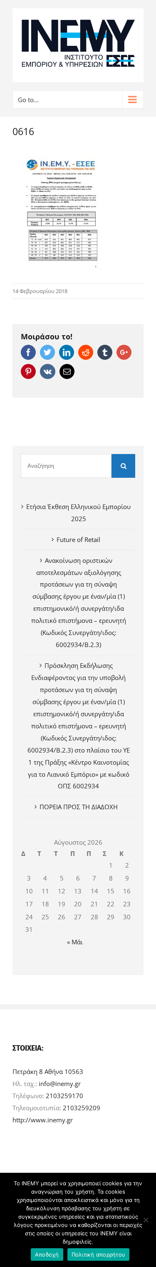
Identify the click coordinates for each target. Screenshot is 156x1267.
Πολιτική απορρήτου (99, 1254)
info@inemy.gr (60, 1083)
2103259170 (64, 1095)
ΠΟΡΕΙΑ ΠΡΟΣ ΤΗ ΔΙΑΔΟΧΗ (79, 807)
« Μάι (75, 942)
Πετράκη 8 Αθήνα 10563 (47, 1071)
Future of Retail (78, 539)
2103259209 (81, 1108)
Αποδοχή (47, 1254)
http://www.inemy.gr (42, 1120)
